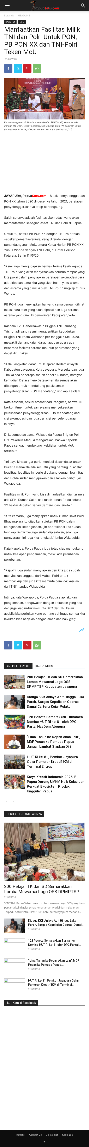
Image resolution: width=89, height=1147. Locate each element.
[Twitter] (18, 68)
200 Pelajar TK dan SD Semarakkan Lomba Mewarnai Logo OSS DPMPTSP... (43, 889)
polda (21, 22)
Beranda (9, 15)
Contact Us (35, 1134)
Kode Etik (67, 1134)
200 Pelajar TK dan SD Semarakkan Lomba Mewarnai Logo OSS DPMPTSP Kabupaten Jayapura (55, 682)
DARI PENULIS (44, 666)
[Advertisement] (44, 163)
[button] (7, 5)
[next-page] (13, 801)
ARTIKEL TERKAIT (18, 666)
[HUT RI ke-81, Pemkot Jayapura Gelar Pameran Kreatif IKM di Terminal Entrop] (14, 762)
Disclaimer (52, 1134)
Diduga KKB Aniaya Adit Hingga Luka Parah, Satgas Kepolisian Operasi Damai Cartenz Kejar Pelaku (55, 702)
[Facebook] (8, 68)
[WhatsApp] (37, 68)
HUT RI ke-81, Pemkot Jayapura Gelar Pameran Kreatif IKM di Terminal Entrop (52, 761)
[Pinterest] (27, 68)
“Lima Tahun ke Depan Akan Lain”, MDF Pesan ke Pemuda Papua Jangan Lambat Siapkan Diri (53, 742)
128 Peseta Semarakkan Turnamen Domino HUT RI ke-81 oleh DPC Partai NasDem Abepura (55, 722)
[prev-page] (6, 801)
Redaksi (20, 1134)
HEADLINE (24, 15)
